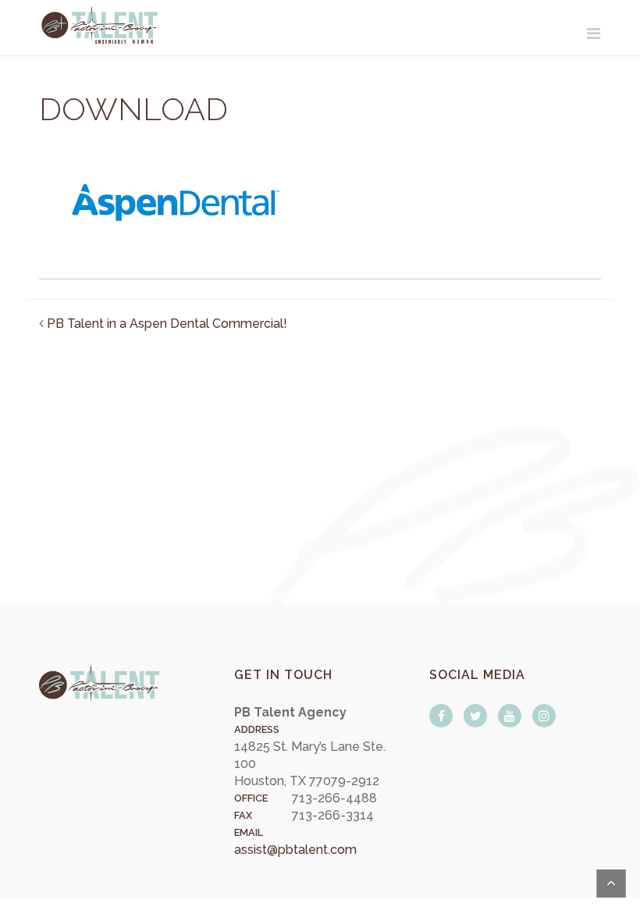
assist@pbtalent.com (295, 849)
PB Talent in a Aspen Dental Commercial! (167, 323)
